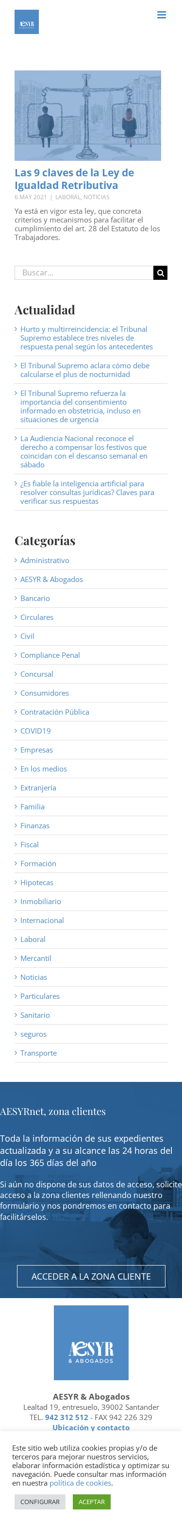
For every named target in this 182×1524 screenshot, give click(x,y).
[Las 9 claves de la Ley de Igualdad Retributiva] (88, 115)
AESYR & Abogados (51, 579)
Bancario (35, 598)
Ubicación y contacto (91, 1427)
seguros (33, 1033)
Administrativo (44, 560)
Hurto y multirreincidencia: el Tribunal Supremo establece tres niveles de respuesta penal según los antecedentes (86, 337)
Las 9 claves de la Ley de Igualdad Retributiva (74, 178)
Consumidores (44, 692)
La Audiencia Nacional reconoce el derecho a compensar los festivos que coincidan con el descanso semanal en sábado (84, 451)
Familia (32, 806)
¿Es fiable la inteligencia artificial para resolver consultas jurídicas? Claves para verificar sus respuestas (87, 492)
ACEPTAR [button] (92, 1501)
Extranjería (38, 787)
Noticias (96, 197)
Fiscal (29, 844)
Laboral (68, 197)
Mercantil (35, 958)
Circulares (36, 617)
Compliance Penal (50, 655)
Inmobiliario (40, 901)
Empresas (36, 749)
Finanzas (35, 825)
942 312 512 (66, 1417)
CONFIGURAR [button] (40, 1501)
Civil (27, 636)
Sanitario (35, 1014)
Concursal (36, 673)
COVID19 (35, 730)
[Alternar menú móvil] (162, 15)
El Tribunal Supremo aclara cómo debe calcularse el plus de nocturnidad (84, 369)
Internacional (42, 920)
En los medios (43, 768)
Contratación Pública (54, 711)
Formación (38, 863)
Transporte (38, 1052)
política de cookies (80, 1483)
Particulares (40, 996)
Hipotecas (36, 882)
